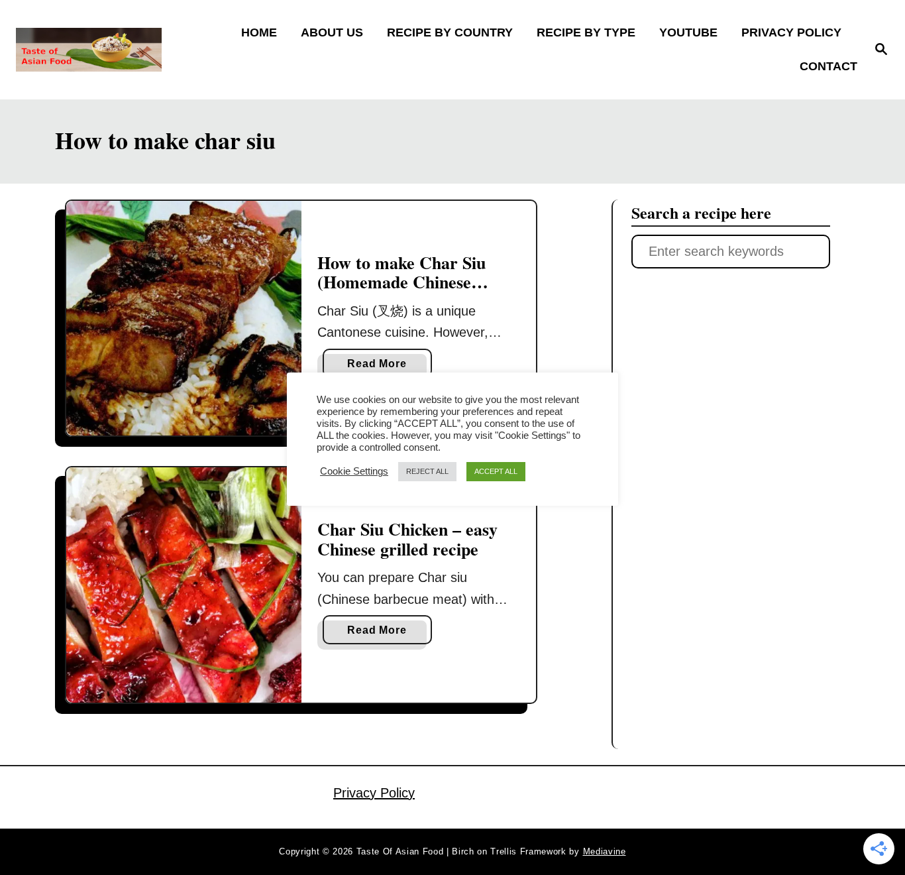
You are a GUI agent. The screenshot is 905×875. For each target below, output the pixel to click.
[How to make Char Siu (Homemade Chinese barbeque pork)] (183, 318)
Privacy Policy (374, 793)
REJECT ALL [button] (427, 471)
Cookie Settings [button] (354, 471)
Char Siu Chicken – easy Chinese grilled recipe (407, 538)
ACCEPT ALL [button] (495, 471)
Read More (381, 367)
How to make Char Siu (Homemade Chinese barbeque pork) (401, 282)
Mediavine (604, 851)
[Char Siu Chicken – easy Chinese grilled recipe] (183, 585)
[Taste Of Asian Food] (120, 50)
